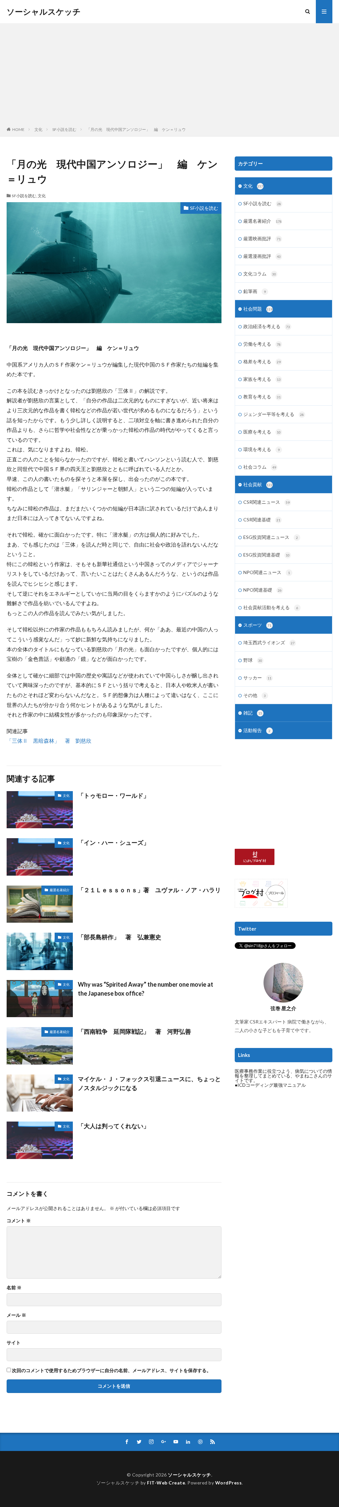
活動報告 (256, 730)
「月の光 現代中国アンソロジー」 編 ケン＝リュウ (136, 129)
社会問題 (257, 309)
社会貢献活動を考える (270, 607)
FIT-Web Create (166, 1482)
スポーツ (257, 625)
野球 (252, 660)
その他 (254, 695)
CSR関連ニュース (266, 502)
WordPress (228, 1482)
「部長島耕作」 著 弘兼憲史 (119, 937)
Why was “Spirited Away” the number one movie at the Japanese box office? (145, 989)
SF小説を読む (64, 129)
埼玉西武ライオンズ (269, 642)
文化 (38, 129)
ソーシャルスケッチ (44, 12)
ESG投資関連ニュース (270, 537)
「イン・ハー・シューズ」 (113, 842)
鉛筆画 (254, 291)
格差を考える (262, 361)
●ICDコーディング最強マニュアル (270, 1085)
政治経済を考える (266, 326)
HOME (18, 129)
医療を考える (262, 432)
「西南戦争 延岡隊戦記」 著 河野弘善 (134, 1031)
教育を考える (262, 396)
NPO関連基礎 (262, 590)
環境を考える (261, 449)
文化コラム (259, 273)
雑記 (252, 713)
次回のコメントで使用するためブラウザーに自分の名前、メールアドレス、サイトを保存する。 (111, 1370)
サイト (14, 1342)
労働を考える (262, 344)
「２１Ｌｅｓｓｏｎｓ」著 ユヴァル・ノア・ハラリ (149, 890)
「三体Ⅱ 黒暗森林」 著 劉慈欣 (49, 740)
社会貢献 (257, 484)
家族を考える (262, 379)
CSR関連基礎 (261, 519)
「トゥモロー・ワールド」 (116, 795)
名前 (14, 1287)
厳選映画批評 (262, 238)
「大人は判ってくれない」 (116, 1126)
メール (16, 1315)
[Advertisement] (169, 76)
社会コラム (259, 467)
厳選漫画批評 (262, 256)
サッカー (257, 677)
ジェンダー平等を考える (273, 414)
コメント (19, 1220)
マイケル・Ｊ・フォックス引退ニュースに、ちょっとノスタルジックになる (149, 1083)
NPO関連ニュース (266, 572)
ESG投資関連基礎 (266, 554)
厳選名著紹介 (60, 890)
